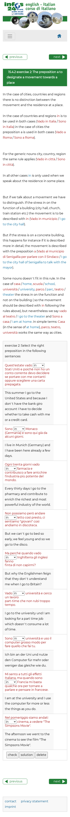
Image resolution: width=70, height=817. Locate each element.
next (57, 57)
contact (11, 801)
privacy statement (34, 801)
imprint (10, 807)
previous (16, 57)
